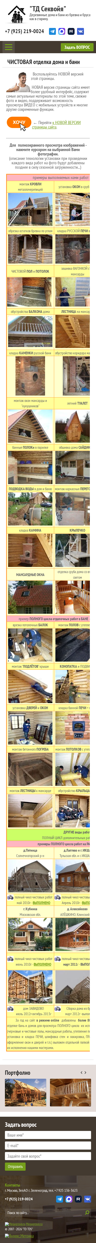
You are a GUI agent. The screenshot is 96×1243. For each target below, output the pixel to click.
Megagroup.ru (34, 1224)
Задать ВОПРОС (77, 47)
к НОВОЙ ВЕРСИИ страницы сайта (56, 125)
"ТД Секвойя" (48, 8)
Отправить (15, 1166)
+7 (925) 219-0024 (24, 31)
